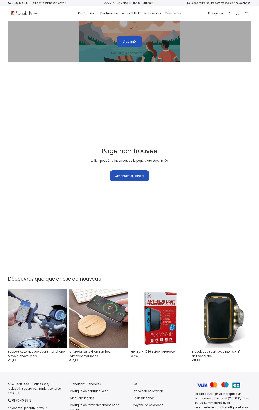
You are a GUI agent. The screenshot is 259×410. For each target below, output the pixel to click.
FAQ (135, 384)
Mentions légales (82, 398)
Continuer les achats (129, 176)
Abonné (129, 41)
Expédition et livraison (148, 391)
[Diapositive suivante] (61, 318)
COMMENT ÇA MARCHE (117, 3)
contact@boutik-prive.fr (51, 3)
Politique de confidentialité (89, 391)
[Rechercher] (229, 13)
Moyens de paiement (148, 405)
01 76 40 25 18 (20, 3)
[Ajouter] (60, 341)
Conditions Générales (85, 384)
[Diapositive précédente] (14, 318)
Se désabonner (143, 398)
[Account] (237, 13)
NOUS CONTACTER (144, 3)
